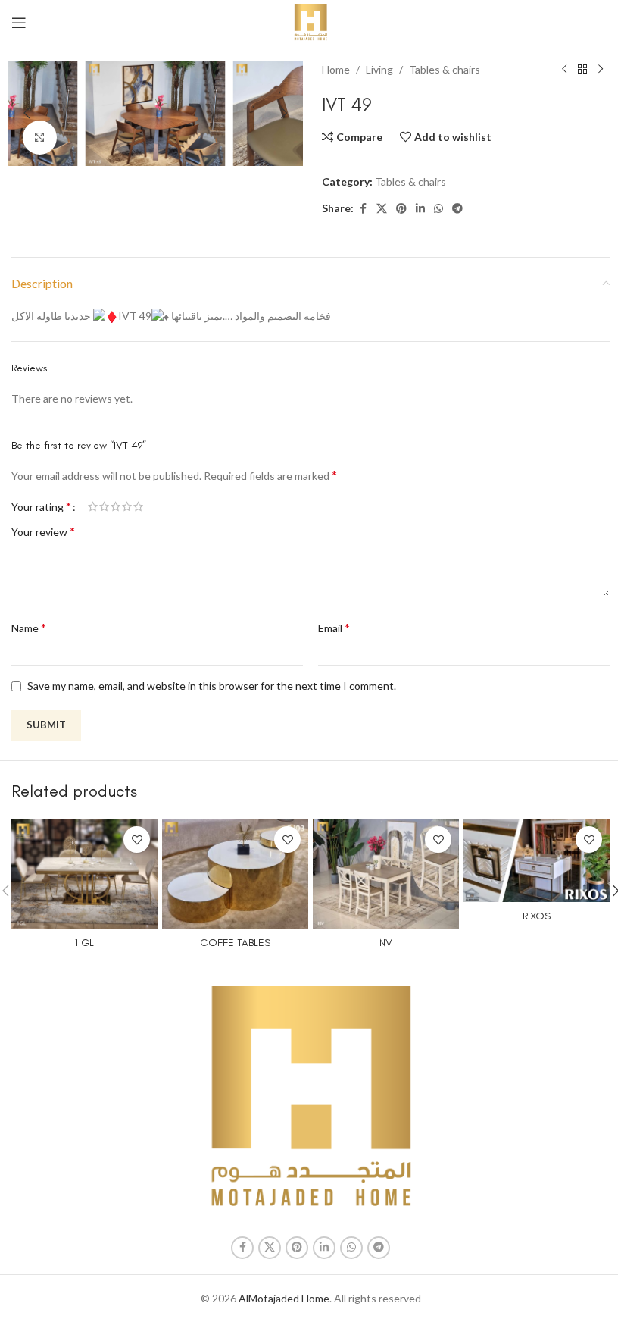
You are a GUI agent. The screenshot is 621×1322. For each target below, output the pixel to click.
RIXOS (537, 916)
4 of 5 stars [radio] (127, 506)
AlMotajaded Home (284, 1298)
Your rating (41, 506)
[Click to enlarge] (40, 138)
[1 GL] (84, 874)
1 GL (84, 942)
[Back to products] (582, 70)
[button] (26, 113)
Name (28, 627)
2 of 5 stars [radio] (104, 506)
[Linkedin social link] (420, 209)
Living (379, 69)
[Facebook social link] (363, 209)
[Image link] (310, 1098)
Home (336, 69)
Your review (43, 531)
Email (334, 627)
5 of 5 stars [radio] (138, 506)
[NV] (386, 874)
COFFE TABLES (235, 942)
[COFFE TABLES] (235, 874)
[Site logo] (311, 21)
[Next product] (600, 70)
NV (385, 942)
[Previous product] (564, 70)
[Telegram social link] (457, 209)
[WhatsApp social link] (438, 209)
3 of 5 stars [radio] (115, 506)
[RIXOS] (536, 860)
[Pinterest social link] (401, 209)
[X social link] (382, 209)
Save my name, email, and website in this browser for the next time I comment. (211, 685)
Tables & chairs (444, 69)
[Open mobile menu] (19, 23)
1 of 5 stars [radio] (92, 506)
